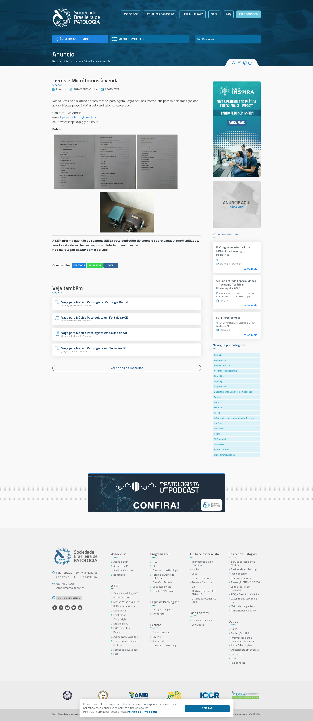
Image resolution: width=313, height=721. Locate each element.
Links (234, 658)
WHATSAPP (95, 265)
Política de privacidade (125, 649)
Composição (120, 619)
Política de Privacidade (142, 711)
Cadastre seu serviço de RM (244, 600)
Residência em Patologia (244, 569)
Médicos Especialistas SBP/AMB (204, 592)
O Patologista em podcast (244, 649)
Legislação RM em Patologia (240, 588)
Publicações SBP (240, 633)
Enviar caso (198, 624)
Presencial (158, 641)
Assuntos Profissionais (225, 370)
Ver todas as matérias (126, 368)
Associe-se (131, 14)
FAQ (228, 14)
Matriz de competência (243, 606)
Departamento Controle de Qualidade (233, 391)
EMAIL (110, 265)
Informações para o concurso (202, 563)
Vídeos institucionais (224, 454)
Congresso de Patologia (165, 570)
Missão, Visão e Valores (126, 602)
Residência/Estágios (243, 554)
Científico (219, 376)
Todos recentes (161, 632)
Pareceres (236, 654)
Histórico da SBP (122, 597)
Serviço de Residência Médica (243, 563)
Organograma (120, 623)
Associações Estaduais (125, 636)
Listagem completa (163, 609)
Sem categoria (221, 449)
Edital (195, 573)
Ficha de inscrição (201, 578)
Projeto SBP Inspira (163, 591)
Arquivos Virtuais (222, 365)
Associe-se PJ (120, 566)
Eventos (218, 407)
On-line (157, 637)
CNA (194, 586)
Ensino (217, 397)
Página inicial (60, 61)
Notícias (218, 423)
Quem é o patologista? (125, 593)
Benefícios (119, 575)
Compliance (119, 610)
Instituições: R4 (239, 573)
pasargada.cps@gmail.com (80, 117)
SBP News (219, 444)
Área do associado (74, 39)
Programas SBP (160, 554)
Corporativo (220, 386)
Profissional (220, 428)
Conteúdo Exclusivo (163, 582)
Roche (217, 433)
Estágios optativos (241, 578)
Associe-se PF (121, 561)
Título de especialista (204, 554)
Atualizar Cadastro (123, 570)
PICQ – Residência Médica (245, 594)
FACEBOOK (79, 265)
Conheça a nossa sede (125, 641)
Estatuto (117, 632)
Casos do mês (199, 613)
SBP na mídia (220, 439)
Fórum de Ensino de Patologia (163, 576)
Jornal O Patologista (241, 645)
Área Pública (220, 360)
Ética (216, 402)
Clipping (218, 381)
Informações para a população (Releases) (235, 418)
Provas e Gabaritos (202, 582)
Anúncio (63, 54)
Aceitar (207, 708)
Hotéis (195, 569)
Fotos (217, 412)
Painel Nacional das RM (243, 610)
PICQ (155, 561)
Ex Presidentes (121, 628)
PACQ (155, 566)
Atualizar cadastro (160, 14)
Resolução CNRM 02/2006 (245, 582)
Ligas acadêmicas (162, 586)
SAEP (214, 14)
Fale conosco (248, 14)
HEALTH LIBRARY (192, 14)
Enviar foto (158, 614)
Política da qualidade (124, 606)
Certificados (119, 615)
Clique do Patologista (164, 602)
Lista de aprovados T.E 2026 (204, 600)
